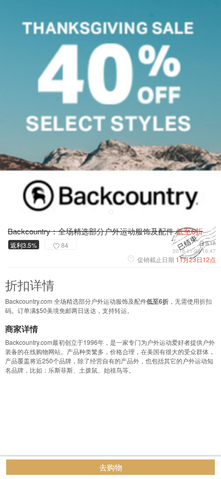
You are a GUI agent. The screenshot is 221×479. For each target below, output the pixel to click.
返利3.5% (23, 245)
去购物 (110, 467)
